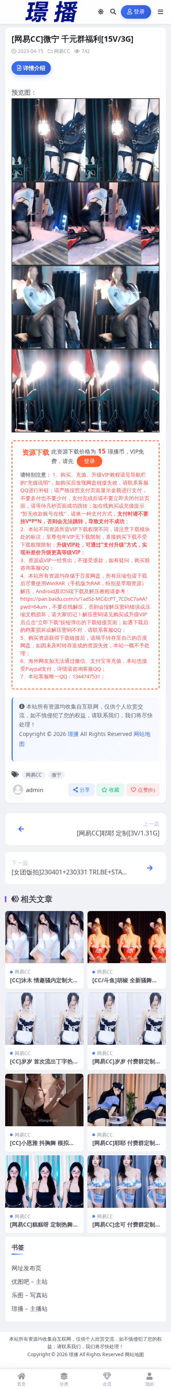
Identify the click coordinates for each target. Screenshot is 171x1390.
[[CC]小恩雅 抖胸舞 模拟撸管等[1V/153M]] (44, 1100)
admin (34, 790)
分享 (85, 790)
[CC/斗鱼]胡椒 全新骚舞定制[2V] (124, 983)
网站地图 (134, 1354)
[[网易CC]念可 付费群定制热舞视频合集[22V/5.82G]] (126, 1181)
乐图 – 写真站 (30, 1295)
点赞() (146, 790)
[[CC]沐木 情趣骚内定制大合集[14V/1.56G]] (44, 937)
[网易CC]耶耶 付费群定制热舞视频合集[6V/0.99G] (126, 1146)
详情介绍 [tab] (34, 68)
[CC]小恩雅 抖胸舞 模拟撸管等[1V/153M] (42, 1146)
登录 (139, 12)
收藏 (114, 790)
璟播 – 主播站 (30, 1308)
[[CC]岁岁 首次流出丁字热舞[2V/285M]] (44, 1019)
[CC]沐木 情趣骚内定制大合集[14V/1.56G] (44, 983)
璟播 (73, 734)
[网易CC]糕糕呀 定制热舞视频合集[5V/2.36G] (44, 1228)
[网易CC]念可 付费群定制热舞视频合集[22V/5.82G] (126, 1228)
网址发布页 (26, 1268)
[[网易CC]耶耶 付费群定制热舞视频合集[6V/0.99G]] (126, 1100)
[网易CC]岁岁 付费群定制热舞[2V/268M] (126, 1064)
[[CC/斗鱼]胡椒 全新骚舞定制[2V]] (126, 937)
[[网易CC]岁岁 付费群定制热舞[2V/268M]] (126, 1019)
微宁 (56, 774)
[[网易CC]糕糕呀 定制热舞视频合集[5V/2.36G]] (44, 1181)
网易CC (62, 51)
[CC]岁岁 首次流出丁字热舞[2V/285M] (44, 1064)
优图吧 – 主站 (30, 1281)
